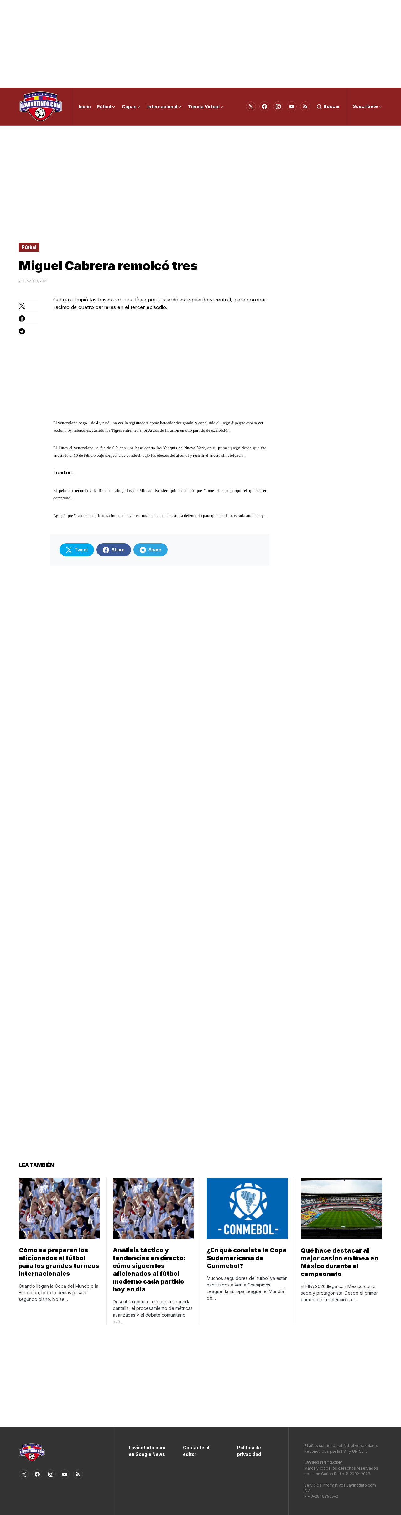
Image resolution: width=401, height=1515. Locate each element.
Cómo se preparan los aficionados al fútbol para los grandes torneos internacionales (59, 1261)
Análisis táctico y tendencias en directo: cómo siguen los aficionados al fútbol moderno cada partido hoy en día (149, 1269)
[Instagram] (278, 106)
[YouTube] (292, 106)
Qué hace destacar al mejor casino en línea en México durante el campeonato (339, 1262)
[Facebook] (264, 106)
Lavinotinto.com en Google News (146, 1451)
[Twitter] (251, 106)
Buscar (332, 106)
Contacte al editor (196, 1451)
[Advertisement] (200, 44)
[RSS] (305, 106)
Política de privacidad (249, 1451)
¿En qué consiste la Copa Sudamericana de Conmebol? (247, 1258)
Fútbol (29, 247)
